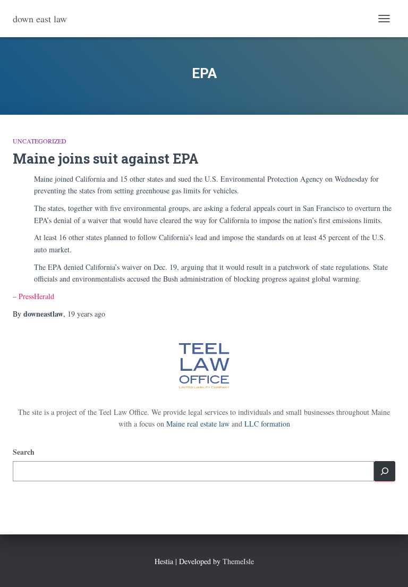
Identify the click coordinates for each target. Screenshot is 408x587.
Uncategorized (39, 141)
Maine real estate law (198, 424)
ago (86, 314)
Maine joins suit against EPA (106, 158)
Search (24, 451)
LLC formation (267, 424)
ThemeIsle (238, 561)
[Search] (384, 471)
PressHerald (36, 296)
